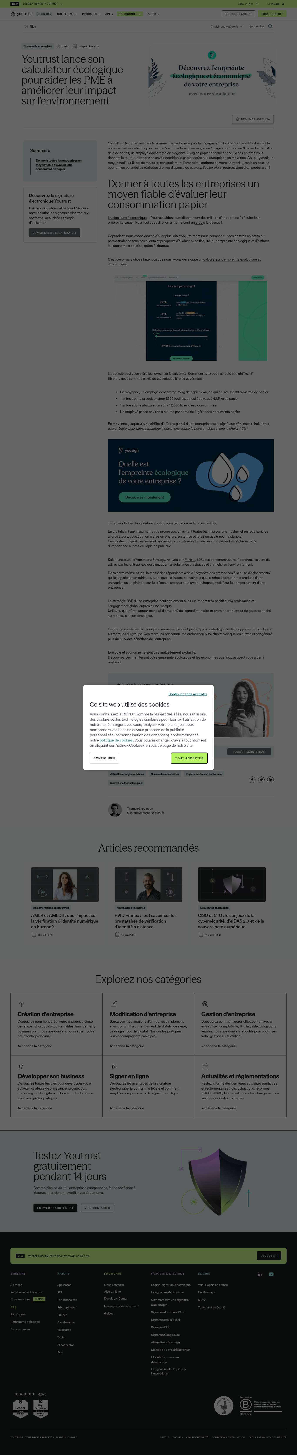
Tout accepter (189, 758)
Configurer (104, 758)
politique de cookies (116, 740)
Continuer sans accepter (188, 693)
